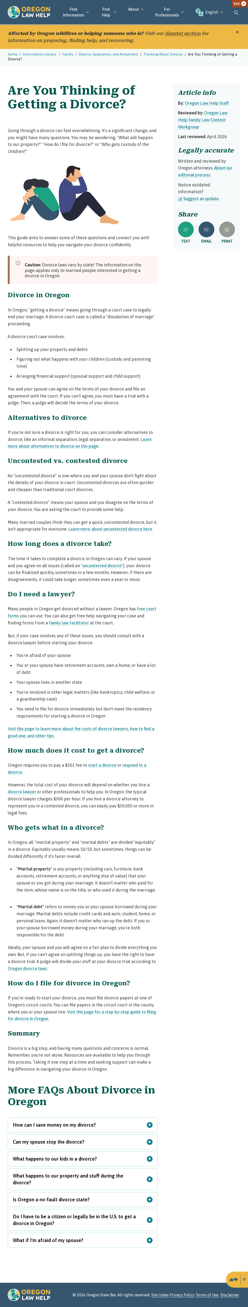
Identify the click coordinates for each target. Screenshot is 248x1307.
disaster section (183, 33)
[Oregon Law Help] (29, 12)
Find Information (73, 12)
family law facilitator (69, 622)
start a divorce (102, 765)
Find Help (106, 12)
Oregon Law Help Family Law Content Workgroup (202, 119)
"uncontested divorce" (102, 565)
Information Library (40, 54)
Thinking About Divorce (163, 54)
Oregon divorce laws (27, 968)
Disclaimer (229, 1295)
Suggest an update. (201, 198)
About (133, 9)
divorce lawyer (22, 791)
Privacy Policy (182, 1295)
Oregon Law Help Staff (207, 103)
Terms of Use (207, 1295)
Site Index (160, 1295)
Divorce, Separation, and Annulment (108, 54)
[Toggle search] (236, 12)
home (12, 54)
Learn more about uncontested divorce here (110, 529)
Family (67, 54)
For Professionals (167, 12)
